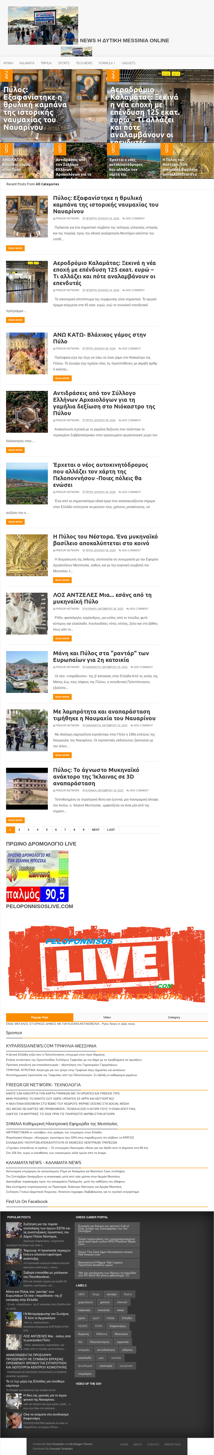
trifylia (111, 1318)
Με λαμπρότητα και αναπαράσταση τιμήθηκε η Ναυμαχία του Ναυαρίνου (104, 714)
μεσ (101, 1357)
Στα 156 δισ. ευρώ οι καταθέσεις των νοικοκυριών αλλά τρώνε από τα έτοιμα (56, 1152)
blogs (95, 1294)
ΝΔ (80, 1342)
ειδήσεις (127, 1349)
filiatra (128, 1294)
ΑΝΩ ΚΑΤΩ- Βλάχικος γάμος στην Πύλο (16, 164)
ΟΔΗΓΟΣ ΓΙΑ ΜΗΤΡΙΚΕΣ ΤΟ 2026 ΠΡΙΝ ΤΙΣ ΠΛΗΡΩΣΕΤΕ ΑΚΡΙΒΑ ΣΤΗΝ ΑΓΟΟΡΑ (60, 1114)
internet (122, 1302)
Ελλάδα (127, 1318)
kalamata (84, 1310)
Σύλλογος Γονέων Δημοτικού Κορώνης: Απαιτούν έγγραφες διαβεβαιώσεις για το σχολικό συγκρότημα (72, 1191)
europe (111, 1294)
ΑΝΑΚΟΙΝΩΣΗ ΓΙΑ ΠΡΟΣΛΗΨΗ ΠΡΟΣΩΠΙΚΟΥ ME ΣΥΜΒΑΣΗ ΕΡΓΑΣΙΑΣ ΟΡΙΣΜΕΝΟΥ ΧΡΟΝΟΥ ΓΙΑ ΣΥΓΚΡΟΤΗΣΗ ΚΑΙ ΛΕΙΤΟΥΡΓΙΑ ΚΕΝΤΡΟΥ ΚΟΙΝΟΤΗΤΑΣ (36, 1361)
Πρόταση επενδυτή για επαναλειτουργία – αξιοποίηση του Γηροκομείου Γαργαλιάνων (61, 1064)
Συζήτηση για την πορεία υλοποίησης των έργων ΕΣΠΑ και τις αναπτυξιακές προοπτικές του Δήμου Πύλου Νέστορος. (46, 1230)
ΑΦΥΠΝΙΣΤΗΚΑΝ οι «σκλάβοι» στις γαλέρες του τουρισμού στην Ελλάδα (54, 1132)
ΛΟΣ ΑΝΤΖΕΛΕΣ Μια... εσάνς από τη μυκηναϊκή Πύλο (47, 1338)
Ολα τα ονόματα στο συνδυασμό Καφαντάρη (46, 1416)
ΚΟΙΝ (98, 1326)
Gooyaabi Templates (61, 1448)
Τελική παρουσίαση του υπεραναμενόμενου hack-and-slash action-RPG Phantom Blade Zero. (107, 1241)
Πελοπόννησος (100, 1342)
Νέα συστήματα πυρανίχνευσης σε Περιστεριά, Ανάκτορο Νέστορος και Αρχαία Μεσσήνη (64, 1186)
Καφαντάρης (118, 1326)
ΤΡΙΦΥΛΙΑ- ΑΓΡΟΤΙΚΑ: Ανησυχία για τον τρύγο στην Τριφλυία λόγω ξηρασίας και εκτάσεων (65, 1070)
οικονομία (106, 1365)
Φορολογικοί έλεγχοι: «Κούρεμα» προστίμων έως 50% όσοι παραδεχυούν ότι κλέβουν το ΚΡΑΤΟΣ (70, 1137)
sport (96, 1318)
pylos (81, 1318)
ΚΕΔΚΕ (83, 1326)
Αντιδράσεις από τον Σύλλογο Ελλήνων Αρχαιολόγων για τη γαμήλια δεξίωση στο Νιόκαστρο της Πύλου (73, 174)
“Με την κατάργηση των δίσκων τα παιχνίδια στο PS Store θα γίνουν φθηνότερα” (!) (107, 1274)
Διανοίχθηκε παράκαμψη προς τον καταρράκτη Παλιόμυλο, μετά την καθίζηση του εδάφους (65, 1181)
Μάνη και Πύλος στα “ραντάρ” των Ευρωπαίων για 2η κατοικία (101, 656)
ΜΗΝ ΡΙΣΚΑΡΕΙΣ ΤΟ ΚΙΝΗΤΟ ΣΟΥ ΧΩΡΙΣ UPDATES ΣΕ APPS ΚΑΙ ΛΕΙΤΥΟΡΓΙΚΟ (60, 1098)
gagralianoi (85, 1302)
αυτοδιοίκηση (106, 1349)
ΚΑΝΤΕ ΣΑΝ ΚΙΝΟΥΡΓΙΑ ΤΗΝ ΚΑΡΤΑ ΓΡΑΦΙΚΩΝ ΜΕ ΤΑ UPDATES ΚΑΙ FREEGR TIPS (63, 1093)
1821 (81, 1294)
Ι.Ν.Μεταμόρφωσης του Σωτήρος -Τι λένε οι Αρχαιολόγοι (46, 1316)
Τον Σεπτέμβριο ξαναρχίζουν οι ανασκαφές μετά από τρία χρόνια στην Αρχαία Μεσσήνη (63, 1176)
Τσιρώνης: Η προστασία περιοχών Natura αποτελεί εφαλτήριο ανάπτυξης (47, 1254)
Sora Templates (55, 1444)
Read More (15, 248)
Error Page (172, 1444)
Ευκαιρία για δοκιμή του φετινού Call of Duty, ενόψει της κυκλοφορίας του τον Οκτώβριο (103, 1228)
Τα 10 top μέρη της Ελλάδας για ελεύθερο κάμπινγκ (35, 1383)
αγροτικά (123, 1342)
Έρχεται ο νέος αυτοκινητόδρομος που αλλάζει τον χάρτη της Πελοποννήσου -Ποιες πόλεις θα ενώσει (126, 174)
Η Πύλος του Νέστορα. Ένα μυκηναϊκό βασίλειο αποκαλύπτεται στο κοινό (180, 169)
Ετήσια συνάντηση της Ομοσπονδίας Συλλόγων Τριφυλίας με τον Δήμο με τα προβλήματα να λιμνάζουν (74, 1059)
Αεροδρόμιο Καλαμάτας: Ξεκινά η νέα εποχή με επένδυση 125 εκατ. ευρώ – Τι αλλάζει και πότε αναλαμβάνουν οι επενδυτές (145, 116)
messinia (104, 1310)
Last (111, 829)
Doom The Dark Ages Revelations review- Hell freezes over (105, 1253)
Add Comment (135, 218)
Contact (153, 1444)
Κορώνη (83, 1334)
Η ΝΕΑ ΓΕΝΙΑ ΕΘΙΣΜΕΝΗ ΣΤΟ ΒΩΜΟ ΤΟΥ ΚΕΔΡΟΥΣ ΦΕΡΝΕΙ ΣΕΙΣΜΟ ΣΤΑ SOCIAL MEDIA (67, 1103)
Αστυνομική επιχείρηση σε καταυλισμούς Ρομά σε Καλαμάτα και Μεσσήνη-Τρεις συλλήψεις (65, 1171)
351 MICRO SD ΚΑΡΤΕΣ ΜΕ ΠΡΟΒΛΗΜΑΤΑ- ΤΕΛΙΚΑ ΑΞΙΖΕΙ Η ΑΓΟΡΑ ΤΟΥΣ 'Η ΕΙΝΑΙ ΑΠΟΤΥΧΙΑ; (71, 1109)
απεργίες (84, 1349)
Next (96, 829)
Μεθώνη (101, 1334)
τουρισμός (85, 1373)
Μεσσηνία (121, 1334)
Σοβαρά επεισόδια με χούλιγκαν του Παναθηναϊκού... (45, 1275)
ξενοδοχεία (85, 1365)
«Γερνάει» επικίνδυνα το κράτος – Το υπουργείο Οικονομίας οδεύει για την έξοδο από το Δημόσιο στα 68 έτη (77, 1147)
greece (105, 1302)
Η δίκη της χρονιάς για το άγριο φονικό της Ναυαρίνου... (44, 1397)
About (137, 1444)
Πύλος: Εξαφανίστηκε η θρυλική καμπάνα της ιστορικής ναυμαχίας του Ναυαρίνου (35, 108)
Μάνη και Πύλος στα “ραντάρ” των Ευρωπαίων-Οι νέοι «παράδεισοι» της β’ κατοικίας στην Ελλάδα (34, 1296)
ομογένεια (126, 1365)
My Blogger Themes (81, 1444)
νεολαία (116, 1357)
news (120, 1310)
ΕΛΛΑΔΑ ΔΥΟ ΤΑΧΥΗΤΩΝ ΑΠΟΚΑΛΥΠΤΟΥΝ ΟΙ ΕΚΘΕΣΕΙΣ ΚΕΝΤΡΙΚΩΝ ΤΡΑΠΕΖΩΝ (61, 1142)
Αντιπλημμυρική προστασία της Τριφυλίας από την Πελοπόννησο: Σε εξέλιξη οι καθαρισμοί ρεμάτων (71, 1075)
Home (124, 1444)
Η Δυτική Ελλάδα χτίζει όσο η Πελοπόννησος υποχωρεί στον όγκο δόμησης (55, 1054)
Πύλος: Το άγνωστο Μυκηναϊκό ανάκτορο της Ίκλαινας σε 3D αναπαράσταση (96, 776)
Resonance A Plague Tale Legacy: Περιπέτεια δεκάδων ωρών (100, 1264)
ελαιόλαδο (84, 1357)
